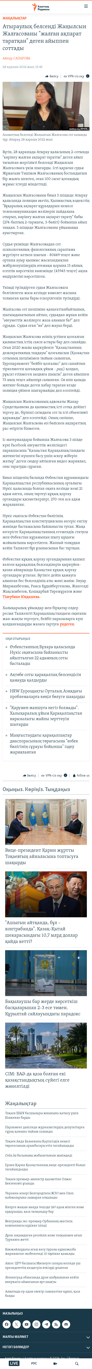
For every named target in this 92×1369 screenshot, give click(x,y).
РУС (34, 1363)
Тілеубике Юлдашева (21, 597)
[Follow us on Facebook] (7, 1324)
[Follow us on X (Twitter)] (16, 1324)
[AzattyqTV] (55, 1363)
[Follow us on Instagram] (36, 1324)
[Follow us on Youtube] (26, 1324)
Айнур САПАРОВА (16, 58)
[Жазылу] (66, 1324)
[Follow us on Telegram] (46, 1324)
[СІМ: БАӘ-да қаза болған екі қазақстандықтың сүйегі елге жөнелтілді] (46, 1046)
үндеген (67, 624)
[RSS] (56, 1324)
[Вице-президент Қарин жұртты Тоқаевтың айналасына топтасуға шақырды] (46, 822)
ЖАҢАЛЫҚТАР (15, 19)
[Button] (51, 76)
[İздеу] (76, 1363)
